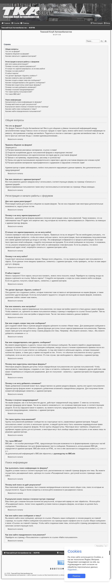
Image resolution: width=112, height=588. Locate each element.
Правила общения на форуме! (17, 54)
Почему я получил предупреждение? (19, 90)
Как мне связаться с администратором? (20, 56)
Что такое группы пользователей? (18, 92)
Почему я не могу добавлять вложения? (20, 87)
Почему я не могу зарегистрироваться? (20, 66)
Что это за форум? (12, 51)
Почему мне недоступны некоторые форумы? (23, 85)
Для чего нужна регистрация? (16, 64)
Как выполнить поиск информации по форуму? (23, 102)
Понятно (76, 576)
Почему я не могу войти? (15, 71)
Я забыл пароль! (11, 73)
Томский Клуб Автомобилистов (22, 573)
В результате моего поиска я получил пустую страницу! (26, 107)
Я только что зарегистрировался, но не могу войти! (25, 69)
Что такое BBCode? (13, 94)
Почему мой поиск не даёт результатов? (21, 104)
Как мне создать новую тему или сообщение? (23, 80)
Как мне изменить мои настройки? (18, 78)
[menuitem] (5, 23)
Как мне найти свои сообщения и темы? (20, 109)
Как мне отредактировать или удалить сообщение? (25, 83)
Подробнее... (73, 570)
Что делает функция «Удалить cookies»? (21, 76)
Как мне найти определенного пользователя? (23, 111)
